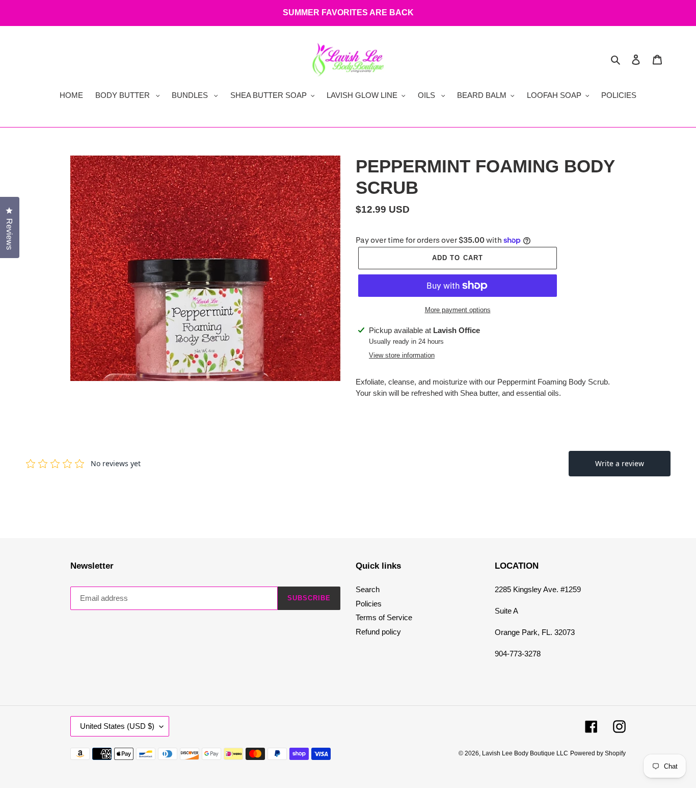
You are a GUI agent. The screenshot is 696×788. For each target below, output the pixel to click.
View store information (402, 355)
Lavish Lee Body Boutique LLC (525, 753)
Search (368, 589)
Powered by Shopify (598, 753)
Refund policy (378, 631)
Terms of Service (384, 617)
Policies (369, 603)
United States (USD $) (117, 726)
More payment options (458, 310)
